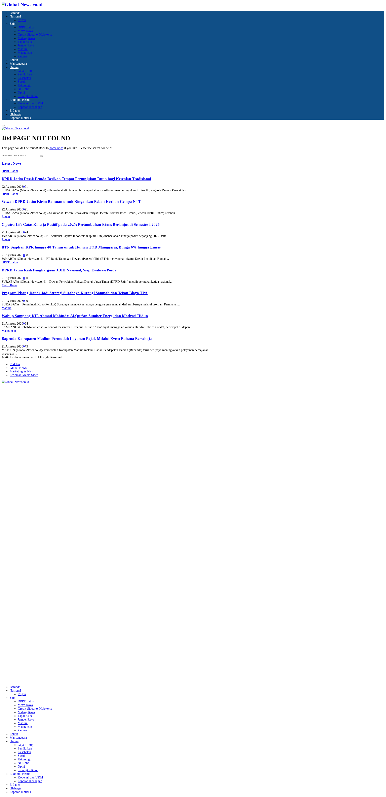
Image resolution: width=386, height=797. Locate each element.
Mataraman (25, 52)
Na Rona (23, 89)
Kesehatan (24, 78)
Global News (18, 367)
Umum (14, 67)
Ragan (22, 20)
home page (56, 148)
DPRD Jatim (26, 27)
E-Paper (15, 110)
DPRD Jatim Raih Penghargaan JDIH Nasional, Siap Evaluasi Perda (59, 270)
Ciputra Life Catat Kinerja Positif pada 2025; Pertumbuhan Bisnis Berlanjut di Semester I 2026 (81, 224)
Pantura (22, 56)
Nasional (15, 16)
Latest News (11, 163)
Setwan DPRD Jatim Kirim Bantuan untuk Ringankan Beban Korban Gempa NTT (71, 201)
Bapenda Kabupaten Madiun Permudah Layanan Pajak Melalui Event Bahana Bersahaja (77, 338)
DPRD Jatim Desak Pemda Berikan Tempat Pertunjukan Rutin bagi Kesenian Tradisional (76, 179)
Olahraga (15, 114)
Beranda (15, 12)
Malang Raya (26, 38)
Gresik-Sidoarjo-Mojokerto (35, 34)
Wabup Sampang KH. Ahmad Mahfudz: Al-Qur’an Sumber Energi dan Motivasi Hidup (75, 316)
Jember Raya (26, 45)
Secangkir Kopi (28, 96)
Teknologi (24, 85)
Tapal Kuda (25, 41)
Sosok (22, 81)
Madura (23, 49)
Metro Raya (25, 31)
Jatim (13, 23)
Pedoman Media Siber (24, 375)
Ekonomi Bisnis (20, 99)
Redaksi (15, 364)
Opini (21, 92)
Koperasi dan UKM (30, 103)
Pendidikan (25, 74)
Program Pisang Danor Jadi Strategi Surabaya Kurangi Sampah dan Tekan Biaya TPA (75, 293)
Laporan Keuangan (30, 107)
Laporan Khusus (20, 118)
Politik (14, 60)
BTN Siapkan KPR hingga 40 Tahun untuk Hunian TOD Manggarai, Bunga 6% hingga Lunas (81, 247)
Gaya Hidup (25, 70)
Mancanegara (18, 63)
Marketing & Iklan (21, 371)
